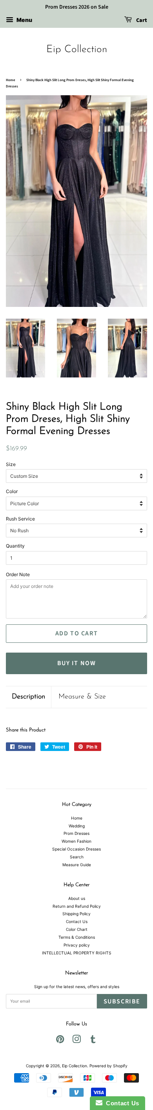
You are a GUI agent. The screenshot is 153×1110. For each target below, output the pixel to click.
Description (28, 696)
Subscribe (122, 1001)
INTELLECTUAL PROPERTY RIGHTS (76, 952)
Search (77, 856)
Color (12, 491)
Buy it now (76, 663)
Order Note (18, 574)
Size (11, 464)
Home (10, 80)
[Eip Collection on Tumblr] (93, 1041)
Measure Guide (76, 864)
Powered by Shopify (108, 1065)
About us (76, 898)
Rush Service (20, 519)
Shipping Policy (76, 913)
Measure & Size (82, 696)
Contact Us (76, 921)
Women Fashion (76, 841)
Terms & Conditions (76, 937)
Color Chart (76, 929)
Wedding (77, 825)
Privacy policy (77, 945)
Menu (23, 19)
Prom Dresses (76, 833)
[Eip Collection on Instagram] (76, 1041)
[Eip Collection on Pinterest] (60, 1041)
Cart (141, 20)
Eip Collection (76, 49)
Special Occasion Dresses (76, 849)
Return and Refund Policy (77, 906)
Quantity (15, 546)
